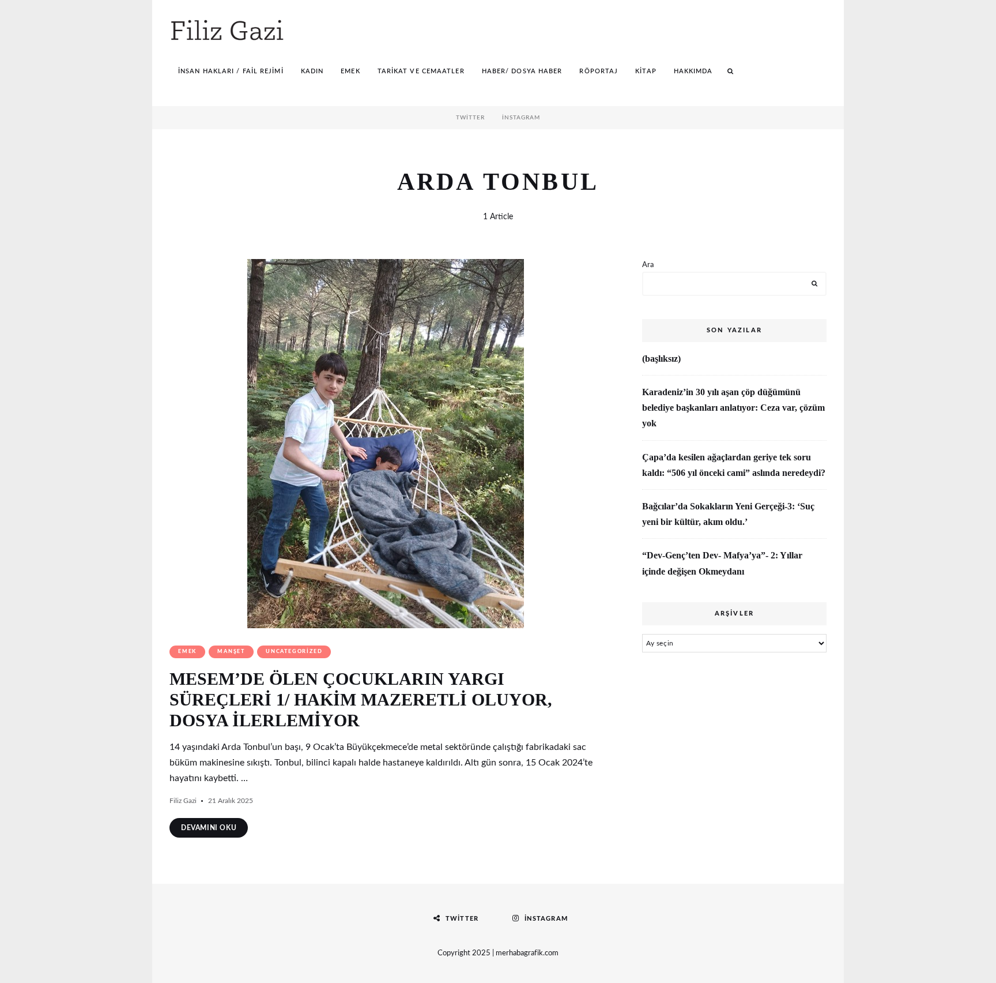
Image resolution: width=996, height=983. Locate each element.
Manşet (231, 651)
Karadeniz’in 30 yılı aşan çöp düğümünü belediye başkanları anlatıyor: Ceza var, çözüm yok (733, 407)
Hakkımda (693, 71)
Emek (350, 71)
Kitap (646, 71)
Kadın (312, 71)
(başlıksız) (661, 358)
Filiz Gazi (183, 800)
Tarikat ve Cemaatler (421, 71)
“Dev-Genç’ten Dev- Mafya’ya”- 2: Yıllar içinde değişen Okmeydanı (722, 563)
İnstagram (521, 118)
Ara (648, 265)
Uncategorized (294, 651)
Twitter (470, 118)
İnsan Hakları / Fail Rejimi (231, 71)
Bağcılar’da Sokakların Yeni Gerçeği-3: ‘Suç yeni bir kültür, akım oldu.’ (728, 514)
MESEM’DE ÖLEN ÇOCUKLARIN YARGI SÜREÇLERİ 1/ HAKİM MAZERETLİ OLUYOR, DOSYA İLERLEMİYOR (360, 699)
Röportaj (598, 71)
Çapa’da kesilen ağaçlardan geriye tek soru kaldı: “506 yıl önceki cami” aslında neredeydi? (733, 465)
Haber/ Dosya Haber (522, 71)
